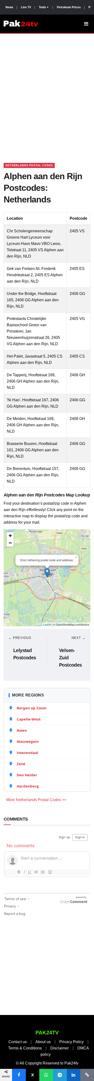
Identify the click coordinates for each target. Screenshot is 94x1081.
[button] (19, 1075)
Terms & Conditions (25, 1048)
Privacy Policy (71, 1042)
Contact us (17, 1042)
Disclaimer (59, 1048)
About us (43, 1042)
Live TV (26, 7)
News (9, 7)
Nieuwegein (28, 741)
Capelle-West (29, 719)
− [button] (10, 543)
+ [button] (10, 536)
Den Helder (27, 774)
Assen (22, 730)
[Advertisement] (47, 92)
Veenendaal (27, 752)
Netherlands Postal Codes (29, 165)
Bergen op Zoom (32, 707)
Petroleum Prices (69, 7)
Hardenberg (28, 786)
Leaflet (47, 624)
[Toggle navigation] (86, 23)
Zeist (21, 763)
